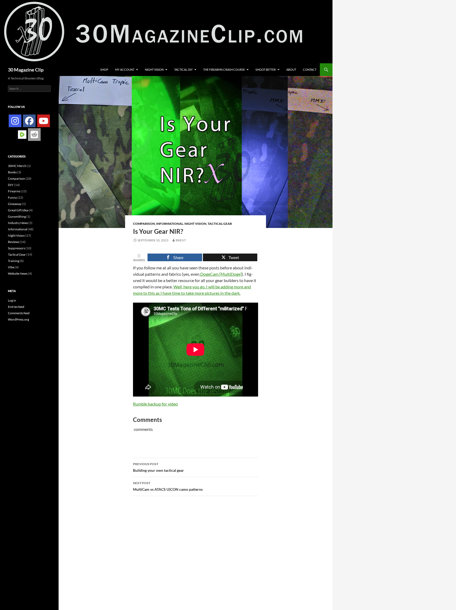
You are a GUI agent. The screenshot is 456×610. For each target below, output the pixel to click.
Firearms (14, 191)
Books (12, 172)
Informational (169, 224)
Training (13, 261)
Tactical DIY (183, 69)
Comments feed (19, 313)
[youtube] (43, 121)
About (291, 69)
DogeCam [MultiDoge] (221, 274)
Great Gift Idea (18, 210)
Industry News (18, 223)
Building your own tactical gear (158, 467)
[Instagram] (15, 121)
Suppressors (16, 248)
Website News (17, 273)
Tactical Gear (220, 224)
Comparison (144, 224)
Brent (181, 240)
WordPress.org (18, 319)
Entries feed (16, 307)
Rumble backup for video (155, 403)
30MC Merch (17, 166)
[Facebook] (29, 121)
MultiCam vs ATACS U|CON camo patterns (168, 486)
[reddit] (34, 134)
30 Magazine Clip (26, 70)
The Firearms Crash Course (224, 69)
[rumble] (22, 134)
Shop (104, 69)
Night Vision (154, 69)
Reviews (13, 242)
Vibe (11, 267)
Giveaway (14, 204)
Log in (12, 300)
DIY (10, 185)
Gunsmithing (17, 216)
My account (124, 69)
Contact (309, 69)
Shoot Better (265, 69)
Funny (12, 197)
